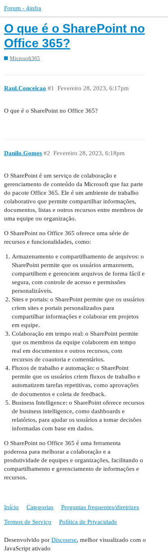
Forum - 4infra (22, 8)
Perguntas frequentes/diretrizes (100, 507)
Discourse (64, 540)
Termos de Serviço (27, 522)
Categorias (40, 507)
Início (11, 507)
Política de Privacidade (88, 522)
